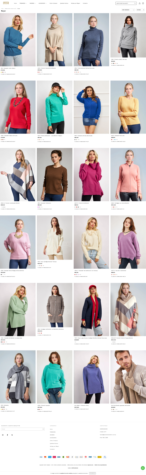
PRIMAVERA (23, 3)
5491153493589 (103, 429)
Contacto (85, 3)
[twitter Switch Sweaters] (12, 435)
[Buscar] (135, 3)
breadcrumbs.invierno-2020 (10, 8)
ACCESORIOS (42, 3)
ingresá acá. (90, 464)
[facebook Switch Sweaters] (7, 435)
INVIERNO (32, 3)
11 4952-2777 (103, 431)
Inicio (15, 3)
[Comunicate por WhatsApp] (143, 468)
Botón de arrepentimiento (101, 464)
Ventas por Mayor (75, 3)
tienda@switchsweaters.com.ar (108, 434)
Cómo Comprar (53, 3)
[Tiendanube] (73, 468)
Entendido (92, 473)
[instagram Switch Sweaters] (3, 435)
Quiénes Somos (64, 3)
